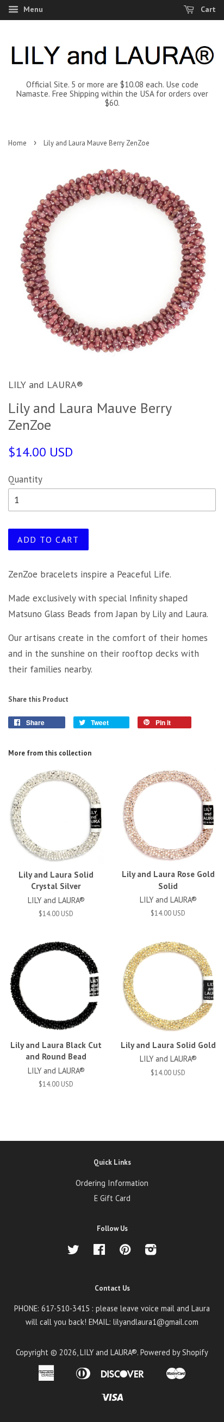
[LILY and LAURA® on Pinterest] (125, 1251)
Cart (207, 9)
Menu (32, 9)
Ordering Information (112, 1183)
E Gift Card (112, 1198)
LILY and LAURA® (108, 1352)
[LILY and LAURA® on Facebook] (99, 1251)
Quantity (25, 479)
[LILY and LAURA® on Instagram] (151, 1251)
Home (17, 143)
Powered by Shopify (174, 1352)
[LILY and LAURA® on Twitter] (73, 1251)
